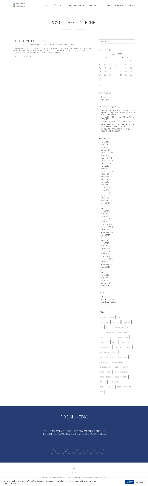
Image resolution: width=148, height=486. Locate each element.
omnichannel (105, 367)
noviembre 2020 (106, 153)
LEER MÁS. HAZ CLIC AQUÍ (22, 56)
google (114, 342)
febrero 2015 (105, 283)
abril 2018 (104, 184)
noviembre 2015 (106, 259)
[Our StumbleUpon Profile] (102, 451)
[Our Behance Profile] (74, 451)
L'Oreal (114, 352)
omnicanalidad (117, 362)
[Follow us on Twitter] (52, 451)
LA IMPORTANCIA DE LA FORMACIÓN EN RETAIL (117, 122)
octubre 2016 (105, 230)
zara (101, 392)
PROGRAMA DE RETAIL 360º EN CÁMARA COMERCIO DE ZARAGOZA (115, 130)
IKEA (128, 342)
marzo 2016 (104, 248)
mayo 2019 (104, 166)
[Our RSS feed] (68, 451)
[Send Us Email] (85, 451)
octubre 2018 (105, 174)
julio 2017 (104, 206)
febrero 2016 (105, 251)
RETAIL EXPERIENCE (121, 372)
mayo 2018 (104, 182)
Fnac (126, 337)
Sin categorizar (105, 99)
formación (104, 342)
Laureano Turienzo (107, 357)
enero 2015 (104, 286)
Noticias (103, 97)
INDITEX (128, 347)
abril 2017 (104, 214)
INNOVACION (104, 352)
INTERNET (52, 44)
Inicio (47, 5)
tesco (119, 387)
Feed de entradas (107, 299)
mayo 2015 (104, 275)
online (116, 367)
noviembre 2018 (106, 171)
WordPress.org (105, 304)
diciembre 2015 (106, 256)
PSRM (102, 372)
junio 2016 (104, 240)
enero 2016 (104, 254)
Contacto (131, 5)
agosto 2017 (105, 203)
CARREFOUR (104, 322)
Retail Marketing (121, 377)
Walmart (127, 387)
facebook (118, 337)
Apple (120, 317)
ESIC (109, 337)
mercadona (104, 362)
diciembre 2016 (106, 224)
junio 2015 (104, 272)
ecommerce (109, 332)
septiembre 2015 (106, 264)
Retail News (119, 5)
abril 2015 (104, 278)
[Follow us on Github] (63, 451)
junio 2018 (104, 179)
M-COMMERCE (61, 44)
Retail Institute (106, 377)
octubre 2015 (105, 262)
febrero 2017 (105, 219)
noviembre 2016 (106, 227)
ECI (101, 332)
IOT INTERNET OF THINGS (31, 41)
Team (69, 5)
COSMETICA (126, 322)
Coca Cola (115, 322)
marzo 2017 (104, 216)
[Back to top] (74, 470)
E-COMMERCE (42, 44)
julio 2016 (104, 238)
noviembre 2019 (106, 160)
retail (109, 372)
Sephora (103, 382)
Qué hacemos (58, 5)
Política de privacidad (56, 478)
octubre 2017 (105, 198)
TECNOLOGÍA (114, 382)
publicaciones (105, 5)
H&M (122, 342)
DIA (101, 327)
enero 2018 (104, 190)
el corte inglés (123, 332)
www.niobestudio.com (100, 478)
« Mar (101, 86)
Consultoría (79, 5)
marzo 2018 (104, 187)
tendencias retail (106, 387)
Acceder (103, 297)
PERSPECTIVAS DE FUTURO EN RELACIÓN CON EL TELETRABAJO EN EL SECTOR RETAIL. (117, 125)
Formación (92, 5)
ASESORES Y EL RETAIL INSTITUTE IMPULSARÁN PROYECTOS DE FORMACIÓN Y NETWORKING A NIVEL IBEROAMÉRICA (117, 112)
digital (108, 327)
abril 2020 (104, 155)
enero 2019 (104, 168)
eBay (128, 327)
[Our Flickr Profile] (91, 451)
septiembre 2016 (106, 232)
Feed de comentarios (108, 302)
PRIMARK (125, 367)
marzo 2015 (104, 280)
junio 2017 (104, 208)
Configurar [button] (140, 482)
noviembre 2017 (106, 195)
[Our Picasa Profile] (96, 451)
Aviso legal (43, 478)
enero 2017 (104, 222)
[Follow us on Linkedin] (57, 451)
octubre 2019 (105, 163)
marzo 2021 (104, 147)
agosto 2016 (105, 235)
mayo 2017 (104, 211)
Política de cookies (73, 478)
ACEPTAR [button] (130, 482)
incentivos (119, 347)
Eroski (102, 337)
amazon (111, 317)
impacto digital (105, 347)
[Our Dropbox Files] (80, 451)
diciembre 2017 (106, 192)
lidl (119, 357)
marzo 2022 (104, 142)
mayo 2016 (104, 243)
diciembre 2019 (106, 158)
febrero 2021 (105, 150)
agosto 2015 (105, 267)
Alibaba (102, 317)
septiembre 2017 (106, 200)
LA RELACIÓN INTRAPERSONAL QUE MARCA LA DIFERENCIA (117, 118)
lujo (125, 357)
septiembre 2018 (106, 176)
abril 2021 (104, 145)
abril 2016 (104, 246)
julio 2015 (104, 270)
